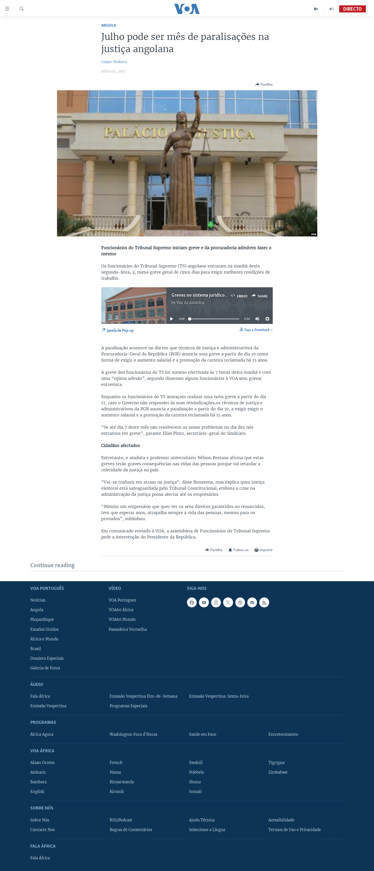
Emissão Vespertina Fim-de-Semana (143, 696)
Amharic (38, 772)
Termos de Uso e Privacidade (294, 829)
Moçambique (42, 619)
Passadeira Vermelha (128, 629)
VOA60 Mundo (122, 619)
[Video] (316, 9)
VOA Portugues (122, 600)
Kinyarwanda (122, 782)
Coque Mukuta (114, 61)
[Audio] (331, 9)
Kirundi (117, 791)
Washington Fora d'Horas (133, 734)
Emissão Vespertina (48, 706)
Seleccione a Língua (207, 829)
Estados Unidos (44, 629)
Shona (195, 782)
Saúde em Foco (202, 734)
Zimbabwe (277, 772)
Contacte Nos (42, 829)
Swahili (196, 762)
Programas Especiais (128, 706)
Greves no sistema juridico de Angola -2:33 (214, 295)
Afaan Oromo (42, 762)
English (37, 791)
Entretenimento (283, 734)
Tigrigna (276, 762)
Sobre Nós (39, 820)
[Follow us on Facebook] (192, 602)
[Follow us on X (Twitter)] (228, 602)
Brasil (35, 648)
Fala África (40, 696)
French (116, 762)
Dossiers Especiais (47, 658)
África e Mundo (44, 639)
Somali (195, 791)
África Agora (41, 734)
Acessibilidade (281, 820)
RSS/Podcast (121, 820)
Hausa (115, 772)
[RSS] (264, 602)
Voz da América (190, 302)
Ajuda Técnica (201, 820)
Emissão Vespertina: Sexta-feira (219, 696)
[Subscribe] (252, 602)
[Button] (264, 84)
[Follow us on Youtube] (204, 602)
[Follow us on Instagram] (216, 602)
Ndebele (196, 772)
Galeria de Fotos (45, 668)
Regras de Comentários (131, 829)
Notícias (37, 600)
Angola (108, 25)
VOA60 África (121, 610)
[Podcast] (240, 602)
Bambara (38, 782)
